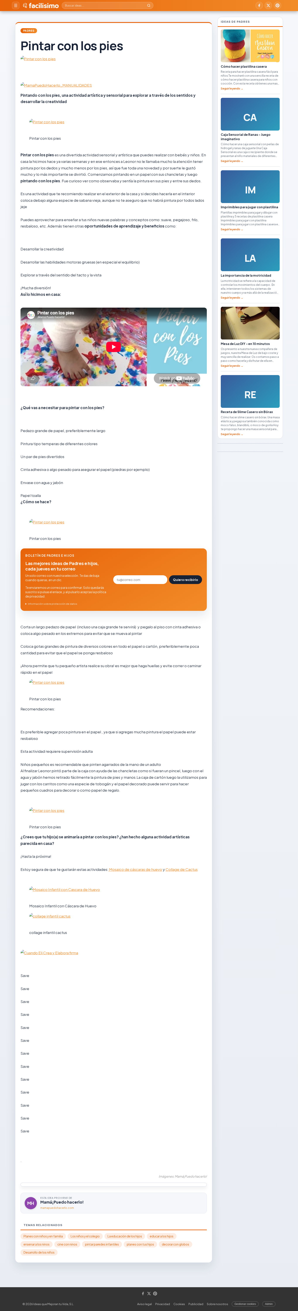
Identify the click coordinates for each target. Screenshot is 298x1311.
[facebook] (259, 5)
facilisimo (44, 5)
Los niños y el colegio (85, 1236)
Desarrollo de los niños (39, 1252)
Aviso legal (144, 1304)
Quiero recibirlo (185, 580)
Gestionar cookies (245, 1304)
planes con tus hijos (140, 1244)
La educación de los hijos (125, 1236)
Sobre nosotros (217, 1304)
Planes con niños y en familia (43, 1236)
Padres (28, 30)
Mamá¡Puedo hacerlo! (62, 1201)
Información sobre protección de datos (52, 603)
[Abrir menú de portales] (15, 5)
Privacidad (162, 1304)
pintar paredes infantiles (102, 1244)
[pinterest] (277, 5)
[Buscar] (148, 5)
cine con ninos (67, 1244)
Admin (269, 1304)
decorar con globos (175, 1244)
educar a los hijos (161, 1236)
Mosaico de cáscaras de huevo (135, 869)
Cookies (179, 1304)
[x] (268, 5)
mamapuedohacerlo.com (57, 1207)
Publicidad (195, 1304)
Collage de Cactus (182, 869)
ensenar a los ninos (37, 1244)
